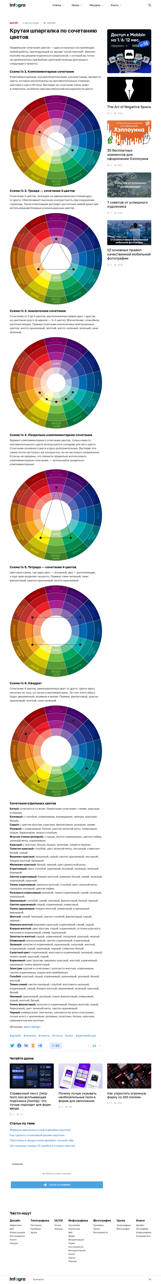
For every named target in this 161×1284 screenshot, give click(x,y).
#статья (57, 1035)
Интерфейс (142, 1228)
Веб (12, 1228)
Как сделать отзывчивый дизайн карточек (37, 1135)
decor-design (32, 1026)
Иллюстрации (17, 1232)
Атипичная (74, 1228)
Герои (71, 1243)
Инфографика (143, 1232)
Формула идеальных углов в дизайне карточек (40, 1129)
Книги (114, 5)
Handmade (74, 1225)
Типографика (124, 1225)
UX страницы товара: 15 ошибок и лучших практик (42, 1145)
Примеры (36, 1228)
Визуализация (76, 1239)
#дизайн (15, 1035)
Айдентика (16, 1225)
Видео (71, 1236)
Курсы (71, 1257)
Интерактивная (77, 1250)
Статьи (57, 5)
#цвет (69, 1035)
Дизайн (14, 23)
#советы (44, 1035)
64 (57, 1045)
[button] (150, 5)
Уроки (75, 5)
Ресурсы (95, 5)
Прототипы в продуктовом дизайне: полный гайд (41, 1140)
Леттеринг (36, 1225)
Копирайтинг (143, 1236)
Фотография (123, 1228)
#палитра (29, 1035)
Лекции (14, 1243)
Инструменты (17, 1236)
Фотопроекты (100, 1232)
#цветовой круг (86, 1035)
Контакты (38, 1279)
